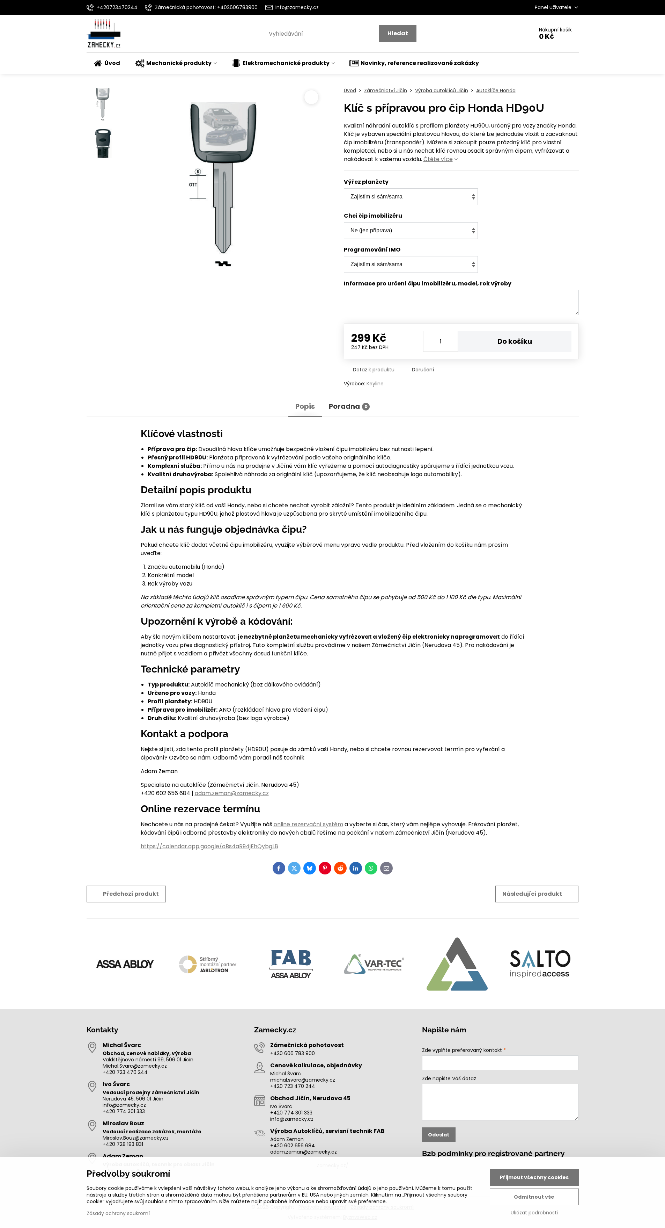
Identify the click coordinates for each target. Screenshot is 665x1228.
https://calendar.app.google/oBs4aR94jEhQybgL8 (209, 846)
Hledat (397, 33)
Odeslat (438, 1134)
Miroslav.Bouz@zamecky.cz (136, 1137)
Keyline (375, 383)
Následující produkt (532, 894)
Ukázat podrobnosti (534, 1212)
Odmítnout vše (534, 1196)
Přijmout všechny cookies (534, 1177)
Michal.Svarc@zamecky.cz (135, 1065)
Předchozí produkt (131, 894)
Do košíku (514, 341)
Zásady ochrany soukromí (118, 1213)
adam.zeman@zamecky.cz (232, 793)
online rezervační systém (308, 824)
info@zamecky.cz (124, 1105)
